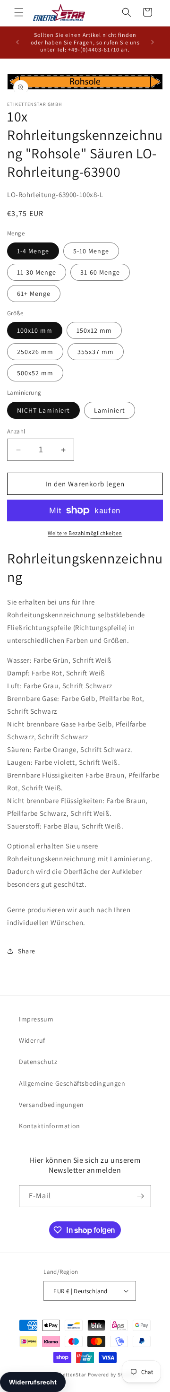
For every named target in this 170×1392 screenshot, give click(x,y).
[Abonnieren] (140, 1196)
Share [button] (26, 951)
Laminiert (109, 410)
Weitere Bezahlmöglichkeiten (85, 532)
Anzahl (16, 431)
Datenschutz (38, 1061)
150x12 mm (94, 330)
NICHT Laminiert (43, 410)
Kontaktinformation (49, 1126)
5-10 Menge (91, 251)
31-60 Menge (100, 272)
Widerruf (32, 1040)
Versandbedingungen (51, 1104)
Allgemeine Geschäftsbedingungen (72, 1083)
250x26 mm (35, 351)
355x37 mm (95, 351)
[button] (18, 12)
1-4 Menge (33, 251)
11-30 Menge (36, 272)
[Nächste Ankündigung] (152, 42)
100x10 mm (34, 330)
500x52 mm (35, 373)
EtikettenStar (69, 1374)
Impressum (36, 1019)
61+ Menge (34, 293)
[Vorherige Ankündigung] (17, 42)
